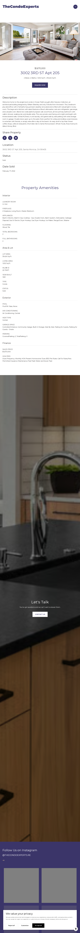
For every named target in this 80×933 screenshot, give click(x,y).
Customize (24, 925)
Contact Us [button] (40, 614)
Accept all (38, 925)
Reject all (11, 925)
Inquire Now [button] (40, 85)
